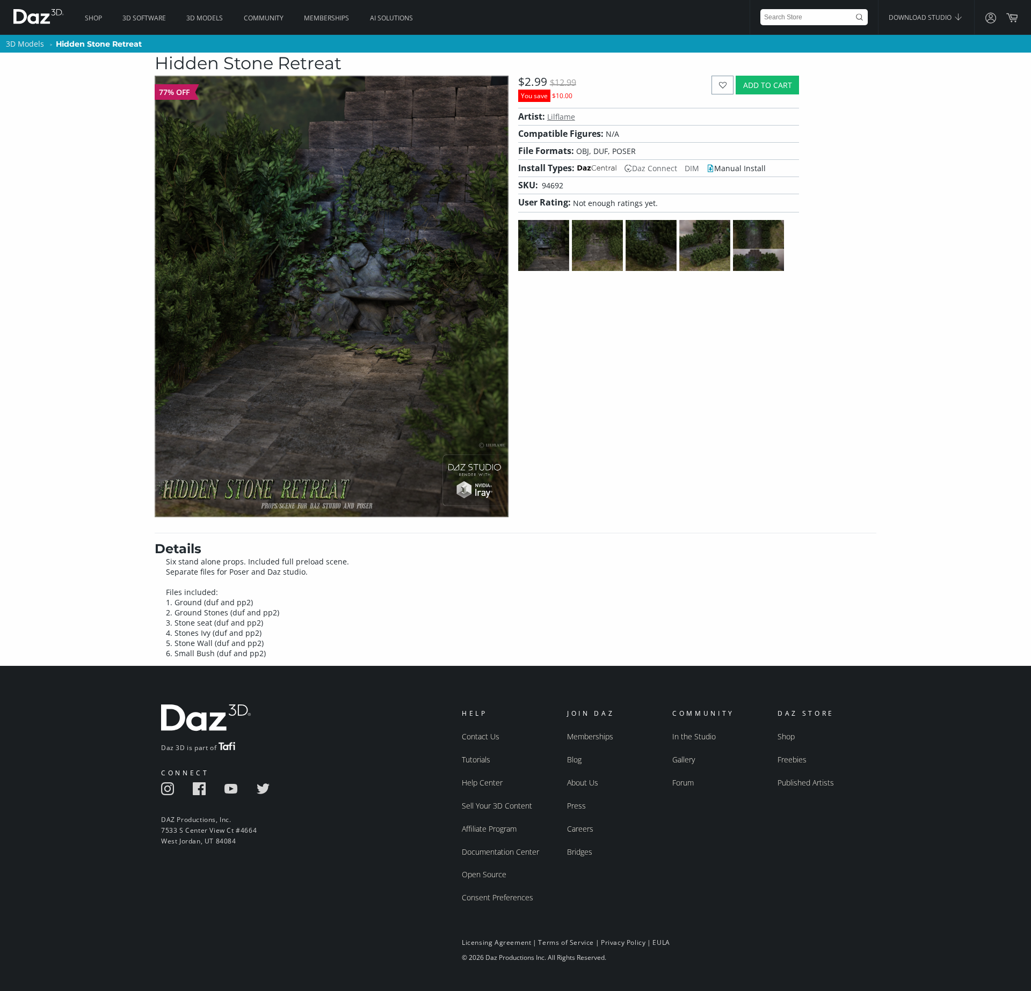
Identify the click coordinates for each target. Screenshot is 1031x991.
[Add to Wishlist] (722, 85)
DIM (692, 168)
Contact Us (480, 736)
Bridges (579, 852)
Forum (683, 782)
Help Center (482, 782)
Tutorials (476, 759)
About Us (582, 782)
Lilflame (561, 117)
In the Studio (694, 736)
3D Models (204, 18)
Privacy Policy (623, 942)
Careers (580, 829)
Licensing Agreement (496, 942)
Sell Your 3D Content (497, 806)
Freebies (792, 759)
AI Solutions (391, 18)
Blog (574, 759)
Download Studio (921, 17)
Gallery (683, 759)
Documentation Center (500, 852)
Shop (93, 18)
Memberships (326, 18)
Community (264, 18)
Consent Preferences (497, 897)
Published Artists (806, 782)
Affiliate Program (489, 829)
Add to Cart (767, 85)
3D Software (144, 18)
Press (576, 806)
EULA (661, 942)
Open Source (484, 874)
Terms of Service (566, 942)
